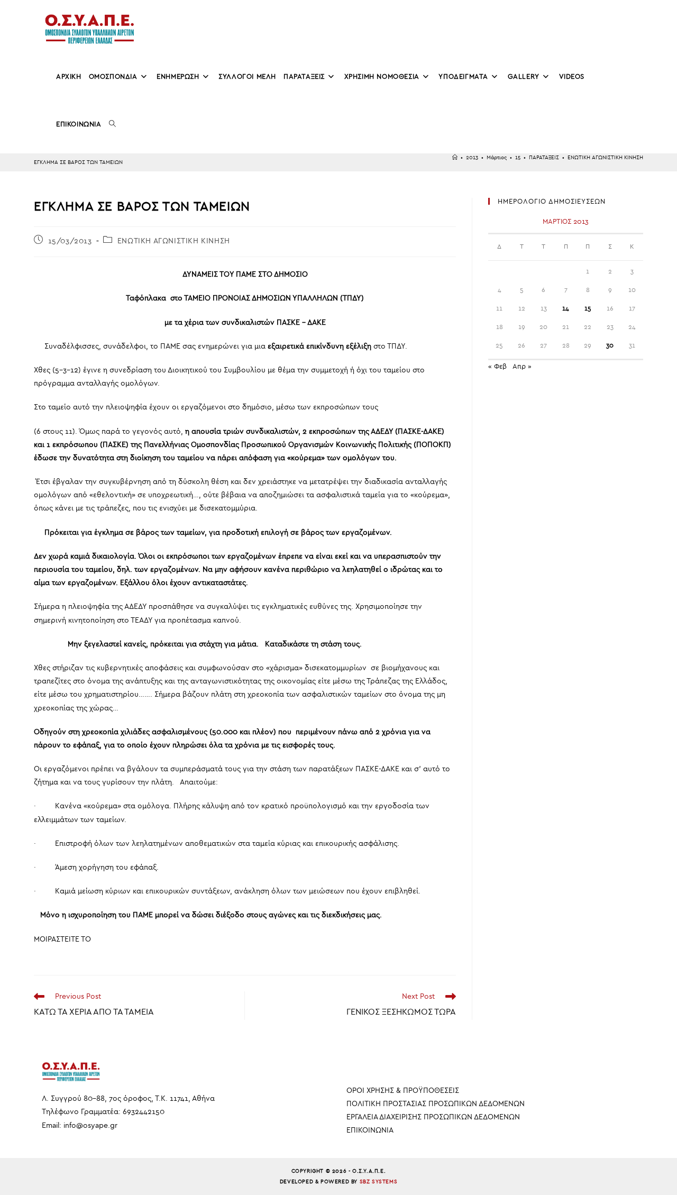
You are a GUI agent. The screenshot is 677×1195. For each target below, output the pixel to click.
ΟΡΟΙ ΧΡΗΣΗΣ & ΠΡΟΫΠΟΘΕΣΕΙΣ (402, 1090)
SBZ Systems (379, 1182)
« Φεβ (497, 366)
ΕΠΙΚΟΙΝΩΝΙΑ (370, 1130)
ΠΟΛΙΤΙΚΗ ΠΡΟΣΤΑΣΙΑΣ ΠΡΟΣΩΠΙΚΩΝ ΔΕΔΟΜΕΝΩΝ (435, 1103)
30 (610, 345)
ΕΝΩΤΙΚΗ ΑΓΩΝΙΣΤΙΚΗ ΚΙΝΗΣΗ (605, 157)
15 (587, 308)
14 (565, 308)
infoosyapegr (90, 1125)
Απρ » (522, 366)
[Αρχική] (455, 157)
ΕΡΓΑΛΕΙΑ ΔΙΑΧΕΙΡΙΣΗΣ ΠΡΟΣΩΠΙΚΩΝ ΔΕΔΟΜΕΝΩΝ (433, 1116)
